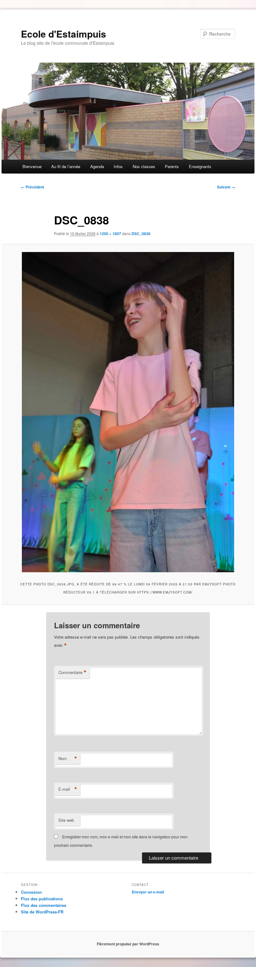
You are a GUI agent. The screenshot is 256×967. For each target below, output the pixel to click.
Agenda (97, 166)
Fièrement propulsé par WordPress (128, 944)
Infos (118, 166)
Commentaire (72, 672)
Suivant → (226, 187)
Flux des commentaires (43, 905)
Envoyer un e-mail (148, 892)
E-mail (67, 789)
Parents (172, 166)
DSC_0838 (140, 233)
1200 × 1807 (110, 233)
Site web (66, 820)
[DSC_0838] (128, 412)
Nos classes (144, 166)
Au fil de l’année (65, 166)
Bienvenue (32, 166)
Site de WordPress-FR (42, 912)
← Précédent (32, 187)
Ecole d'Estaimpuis (63, 33)
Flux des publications (42, 899)
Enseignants (200, 166)
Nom (67, 759)
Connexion (31, 892)
